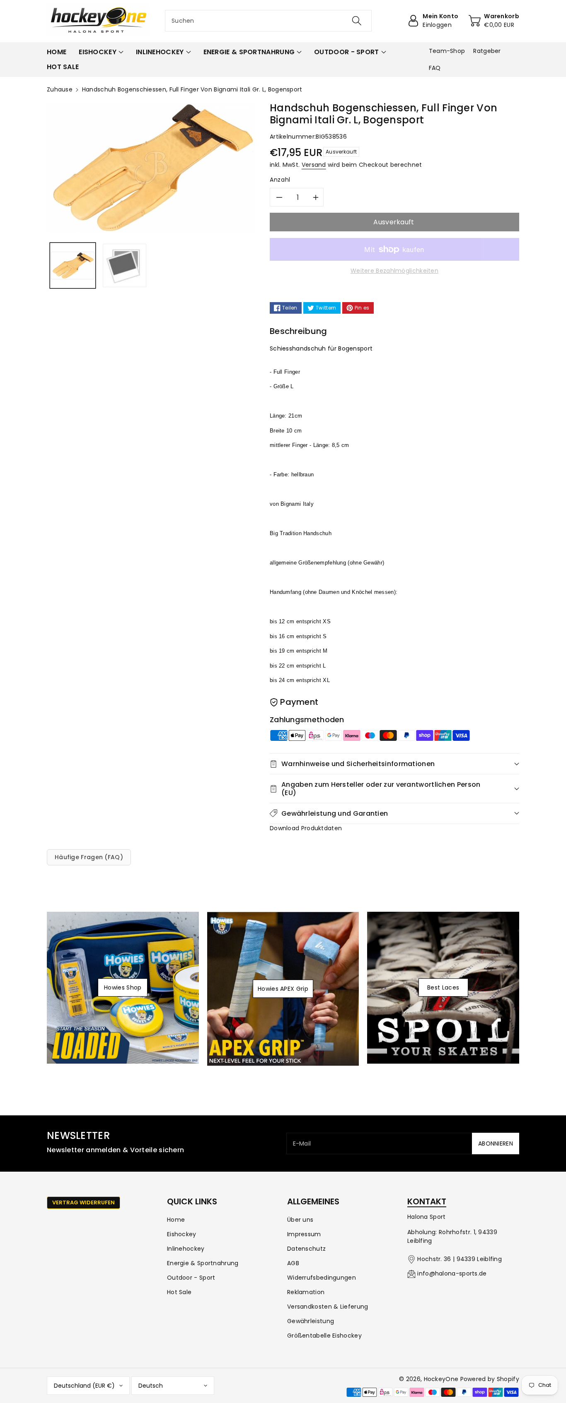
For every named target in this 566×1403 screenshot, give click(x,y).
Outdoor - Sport (191, 1277)
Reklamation (305, 1292)
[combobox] (268, 20)
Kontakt (426, 1201)
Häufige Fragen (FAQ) (89, 857)
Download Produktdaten (306, 828)
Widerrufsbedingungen (321, 1277)
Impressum (304, 1234)
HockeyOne (441, 1379)
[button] (101, 52)
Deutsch (150, 1385)
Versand (314, 165)
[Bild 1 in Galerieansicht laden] (72, 265)
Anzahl (280, 179)
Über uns (300, 1220)
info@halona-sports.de (451, 1273)
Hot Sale (179, 1292)
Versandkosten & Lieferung (327, 1306)
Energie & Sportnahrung (203, 1263)
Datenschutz (306, 1248)
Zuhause (60, 89)
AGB (293, 1263)
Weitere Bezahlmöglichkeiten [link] (394, 271)
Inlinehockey (186, 1248)
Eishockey (181, 1234)
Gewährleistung (310, 1321)
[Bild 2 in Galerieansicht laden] (124, 265)
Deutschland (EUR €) (84, 1385)
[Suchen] (356, 20)
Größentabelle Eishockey (324, 1335)
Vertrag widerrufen (83, 1202)
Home (176, 1220)
